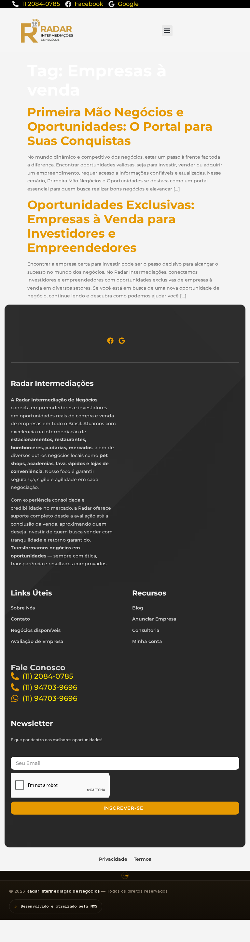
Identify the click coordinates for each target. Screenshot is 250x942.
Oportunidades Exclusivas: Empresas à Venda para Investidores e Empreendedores (110, 226)
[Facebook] (110, 340)
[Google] (121, 340)
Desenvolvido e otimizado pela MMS (59, 906)
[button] (167, 30)
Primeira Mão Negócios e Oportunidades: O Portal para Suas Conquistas (120, 126)
